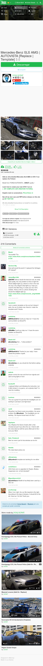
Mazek (10, 252)
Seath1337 (11, 340)
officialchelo (12, 457)
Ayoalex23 (11, 303)
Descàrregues (8, 167)
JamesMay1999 (13, 277)
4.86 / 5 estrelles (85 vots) (7, 172)
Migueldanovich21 (14, 478)
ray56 (10, 409)
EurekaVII (11, 384)
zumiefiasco (12, 467)
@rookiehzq (12, 342)
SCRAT (6, 539)
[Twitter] (18, 77)
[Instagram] (20, 77)
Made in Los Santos (7, 660)
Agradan (19, 167)
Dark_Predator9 (13, 438)
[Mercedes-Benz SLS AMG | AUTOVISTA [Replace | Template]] (21, 128)
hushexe (11, 397)
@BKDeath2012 (13, 319)
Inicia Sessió (21, 504)
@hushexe (20, 413)
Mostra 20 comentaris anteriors (21, 247)
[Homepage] (13, 77)
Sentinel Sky (12, 266)
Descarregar (23, 64)
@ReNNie (11, 330)
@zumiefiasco (13, 481)
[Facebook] (16, 77)
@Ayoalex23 (12, 459)
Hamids (10, 448)
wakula (10, 372)
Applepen (11, 422)
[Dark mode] (37, 2)
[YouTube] (23, 77)
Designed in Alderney (7, 658)
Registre (30, 504)
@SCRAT (11, 280)
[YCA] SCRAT (17, 75)
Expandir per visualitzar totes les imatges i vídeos (21, 162)
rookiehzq (11, 316)
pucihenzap (12, 490)
